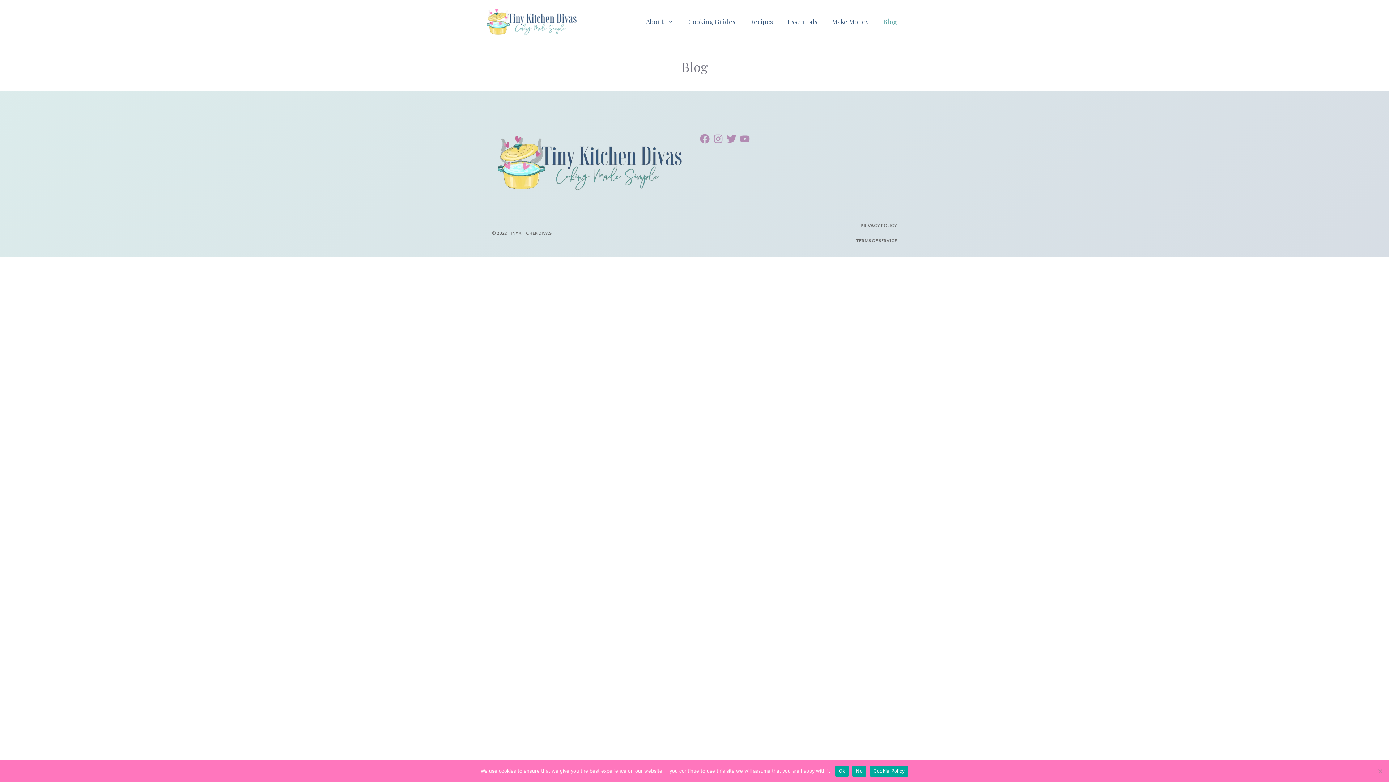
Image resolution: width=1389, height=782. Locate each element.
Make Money (850, 21)
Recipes (761, 21)
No (859, 771)
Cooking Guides (711, 21)
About (655, 21)
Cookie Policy (889, 771)
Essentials (802, 21)
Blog (890, 21)
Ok (842, 771)
